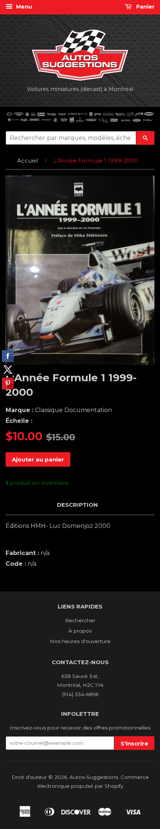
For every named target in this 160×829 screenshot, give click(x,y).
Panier (144, 6)
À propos (80, 631)
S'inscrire (134, 743)
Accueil (27, 160)
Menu (23, 6)
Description (77, 504)
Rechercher (80, 620)
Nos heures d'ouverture (80, 641)
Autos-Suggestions (94, 777)
